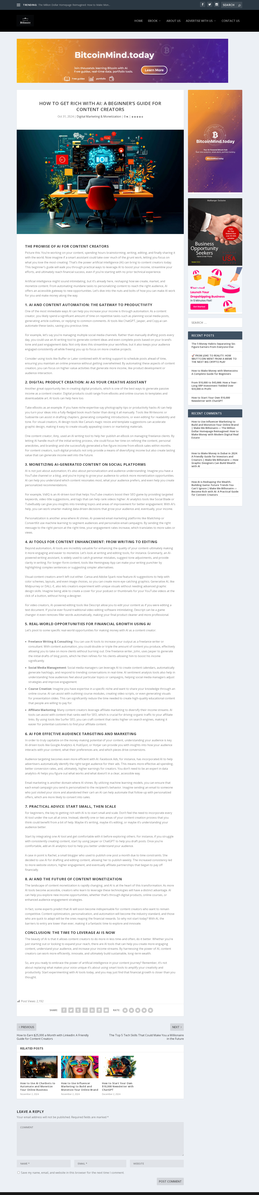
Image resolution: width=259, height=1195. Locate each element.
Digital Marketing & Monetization (99, 116)
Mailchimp (154, 518)
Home (138, 21)
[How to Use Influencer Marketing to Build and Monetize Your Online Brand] (79, 1067)
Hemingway (101, 563)
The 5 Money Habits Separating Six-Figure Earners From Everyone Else (214, 345)
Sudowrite (31, 417)
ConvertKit (32, 523)
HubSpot (82, 745)
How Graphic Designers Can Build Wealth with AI (215, 463)
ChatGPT (129, 321)
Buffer (62, 359)
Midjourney (32, 586)
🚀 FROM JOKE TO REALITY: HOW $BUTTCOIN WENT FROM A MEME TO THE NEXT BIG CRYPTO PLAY (214, 359)
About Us (173, 21)
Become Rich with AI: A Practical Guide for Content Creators (215, 493)
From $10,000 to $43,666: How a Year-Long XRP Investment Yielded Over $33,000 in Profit (214, 385)
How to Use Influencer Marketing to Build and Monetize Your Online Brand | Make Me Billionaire (215, 425)
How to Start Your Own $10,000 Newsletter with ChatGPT (118, 1086)
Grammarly (155, 553)
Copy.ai (157, 321)
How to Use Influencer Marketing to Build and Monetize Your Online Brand (79, 1086)
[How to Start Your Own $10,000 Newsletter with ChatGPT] (120, 1067)
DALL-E (49, 586)
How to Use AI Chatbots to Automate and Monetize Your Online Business (37, 1086)
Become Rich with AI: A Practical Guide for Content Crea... (71, 5)
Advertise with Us (199, 21)
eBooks (114, 393)
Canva (88, 422)
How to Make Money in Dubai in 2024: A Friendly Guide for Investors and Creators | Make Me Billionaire (215, 456)
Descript (94, 605)
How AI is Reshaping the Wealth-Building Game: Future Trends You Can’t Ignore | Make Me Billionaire (213, 485)
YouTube (31, 476)
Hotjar (97, 745)
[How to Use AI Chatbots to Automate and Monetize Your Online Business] (39, 1067)
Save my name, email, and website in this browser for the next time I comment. (72, 1173)
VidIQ (46, 494)
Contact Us (231, 21)
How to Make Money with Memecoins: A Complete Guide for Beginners (215, 372)
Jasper (141, 321)
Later (74, 359)
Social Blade (163, 499)
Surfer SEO (68, 719)
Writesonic (156, 412)
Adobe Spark (107, 577)
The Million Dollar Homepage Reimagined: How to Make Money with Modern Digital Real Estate (215, 432)
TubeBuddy (32, 504)
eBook (153, 21)
